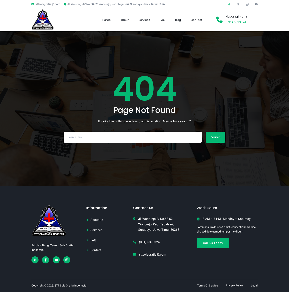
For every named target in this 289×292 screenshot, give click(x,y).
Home (106, 20)
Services (144, 20)
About (125, 20)
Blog (178, 20)
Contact (196, 20)
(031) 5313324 (235, 22)
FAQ (162, 20)
